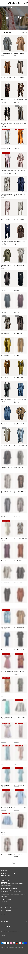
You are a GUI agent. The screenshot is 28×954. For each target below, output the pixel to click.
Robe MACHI (4, 423)
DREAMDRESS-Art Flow (6, 695)
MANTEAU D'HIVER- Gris (7, 53)
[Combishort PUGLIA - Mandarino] (20, 136)
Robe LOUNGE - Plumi (19, 311)
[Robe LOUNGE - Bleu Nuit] (7, 300)
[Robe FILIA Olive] (7, 345)
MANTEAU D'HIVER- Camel (19, 54)
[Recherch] (24, 3)
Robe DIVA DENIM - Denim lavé (20, 400)
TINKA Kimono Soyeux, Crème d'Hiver (6, 195)
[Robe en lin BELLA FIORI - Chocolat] (20, 481)
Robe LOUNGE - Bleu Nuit (7, 311)
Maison (2, 7)
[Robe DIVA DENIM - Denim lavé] (20, 389)
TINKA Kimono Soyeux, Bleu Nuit (19, 195)
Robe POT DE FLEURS (6, 879)
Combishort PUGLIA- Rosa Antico (7, 171)
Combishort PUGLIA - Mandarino (19, 147)
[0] (26, 3)
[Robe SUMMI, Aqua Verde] (7, 707)
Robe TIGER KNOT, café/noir (5, 100)
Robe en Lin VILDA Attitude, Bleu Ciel (20, 808)
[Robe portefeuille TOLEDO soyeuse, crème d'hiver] (20, 207)
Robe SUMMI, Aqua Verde (6, 717)
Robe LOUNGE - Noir (19, 288)
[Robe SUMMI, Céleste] (7, 752)
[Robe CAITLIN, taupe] (20, 67)
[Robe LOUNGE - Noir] (20, 278)
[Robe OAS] (7, 894)
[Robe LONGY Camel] (7, 367)
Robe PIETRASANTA (19, 265)
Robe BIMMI (4, 538)
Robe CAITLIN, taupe (19, 77)
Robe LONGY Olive (18, 377)
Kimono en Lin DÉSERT (19, 879)
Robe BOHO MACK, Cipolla (7, 671)
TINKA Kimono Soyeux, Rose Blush (19, 171)
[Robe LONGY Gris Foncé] (7, 389)
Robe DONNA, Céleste (19, 785)
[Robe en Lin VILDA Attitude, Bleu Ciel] (20, 797)
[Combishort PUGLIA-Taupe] (20, 113)
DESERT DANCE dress (19, 740)
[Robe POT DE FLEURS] (7, 868)
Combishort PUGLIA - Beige (7, 146)
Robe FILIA (16, 355)
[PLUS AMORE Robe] (7, 435)
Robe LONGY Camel (5, 377)
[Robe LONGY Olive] (20, 367)
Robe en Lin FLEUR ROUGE (7, 854)
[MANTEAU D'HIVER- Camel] (20, 43)
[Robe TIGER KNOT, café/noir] (7, 89)
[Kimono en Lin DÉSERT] (20, 869)
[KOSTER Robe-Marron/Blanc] (20, 435)
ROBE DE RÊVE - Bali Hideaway (19, 672)
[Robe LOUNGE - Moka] (7, 278)
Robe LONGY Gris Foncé (6, 399)
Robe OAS (3, 904)
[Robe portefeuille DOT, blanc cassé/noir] (7, 113)
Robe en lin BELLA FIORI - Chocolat (20, 492)
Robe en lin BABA (18, 904)
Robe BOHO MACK (5, 740)
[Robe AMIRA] (7, 918)
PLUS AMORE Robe (5, 445)
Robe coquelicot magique (19, 952)
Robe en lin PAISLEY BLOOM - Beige (5, 515)
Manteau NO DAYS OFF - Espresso (19, 242)
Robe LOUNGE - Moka (6, 288)
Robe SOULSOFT (5, 560)
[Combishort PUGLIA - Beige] (7, 136)
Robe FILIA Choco (5, 333)
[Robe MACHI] (7, 413)
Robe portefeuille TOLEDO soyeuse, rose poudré (7, 218)
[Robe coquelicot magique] (20, 942)
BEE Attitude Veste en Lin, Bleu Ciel (6, 831)
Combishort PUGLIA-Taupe (20, 123)
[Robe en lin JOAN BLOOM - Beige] (7, 481)
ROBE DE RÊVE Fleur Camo (20, 695)
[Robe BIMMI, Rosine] (20, 752)
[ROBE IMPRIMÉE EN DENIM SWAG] (20, 918)
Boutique (6, 7)
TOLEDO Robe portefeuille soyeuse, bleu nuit (7, 242)
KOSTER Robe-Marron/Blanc (20, 445)
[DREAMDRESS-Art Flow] (7, 684)
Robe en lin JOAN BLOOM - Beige (7, 492)
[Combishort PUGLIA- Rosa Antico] (7, 160)
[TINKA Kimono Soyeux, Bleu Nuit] (20, 184)
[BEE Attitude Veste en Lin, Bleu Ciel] (7, 820)
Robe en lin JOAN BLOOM (20, 831)
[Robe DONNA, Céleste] (20, 775)
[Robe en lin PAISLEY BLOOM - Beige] (7, 504)
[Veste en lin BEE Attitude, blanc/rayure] (20, 707)
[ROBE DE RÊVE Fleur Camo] (20, 684)
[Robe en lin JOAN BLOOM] (20, 820)
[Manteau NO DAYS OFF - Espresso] (20, 231)
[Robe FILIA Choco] (7, 323)
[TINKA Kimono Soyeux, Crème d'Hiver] (7, 184)
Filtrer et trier (7, 32)
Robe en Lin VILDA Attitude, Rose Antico (7, 808)
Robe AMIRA (4, 928)
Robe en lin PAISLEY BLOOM (18, 855)
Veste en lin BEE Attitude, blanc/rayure (19, 718)
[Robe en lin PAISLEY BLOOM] (20, 844)
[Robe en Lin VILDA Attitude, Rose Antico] (7, 797)
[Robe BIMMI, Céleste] (7, 775)
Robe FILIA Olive (5, 355)
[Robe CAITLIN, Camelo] (7, 67)
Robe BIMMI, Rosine (18, 763)
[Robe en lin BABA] (20, 894)
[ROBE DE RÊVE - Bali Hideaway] (20, 661)
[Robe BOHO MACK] (7, 730)
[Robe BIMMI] (7, 528)
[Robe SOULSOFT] (7, 550)
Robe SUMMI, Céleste (6, 763)
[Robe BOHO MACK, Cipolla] (7, 661)
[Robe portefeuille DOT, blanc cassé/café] (20, 89)
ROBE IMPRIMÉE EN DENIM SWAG (19, 929)
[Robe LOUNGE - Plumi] (20, 300)
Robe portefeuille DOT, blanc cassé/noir (7, 124)
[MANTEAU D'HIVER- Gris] (7, 43)
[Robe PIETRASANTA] (20, 255)
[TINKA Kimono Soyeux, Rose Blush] (20, 160)
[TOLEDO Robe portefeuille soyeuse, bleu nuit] (7, 231)
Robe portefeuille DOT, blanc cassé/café (20, 100)
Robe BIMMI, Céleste (5, 785)
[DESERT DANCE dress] (20, 730)
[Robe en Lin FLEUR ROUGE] (7, 844)
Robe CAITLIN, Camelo (6, 77)
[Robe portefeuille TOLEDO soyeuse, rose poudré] (7, 207)
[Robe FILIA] (20, 345)
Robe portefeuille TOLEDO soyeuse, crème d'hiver (20, 218)
